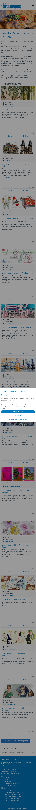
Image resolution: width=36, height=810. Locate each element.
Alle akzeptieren (18, 411)
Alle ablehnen (18, 415)
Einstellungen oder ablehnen (18, 419)
